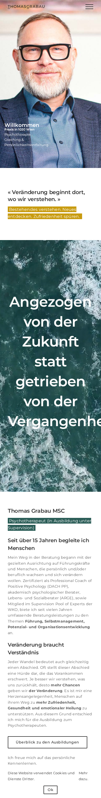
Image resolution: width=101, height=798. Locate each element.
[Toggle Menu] (89, 6)
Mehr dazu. (83, 776)
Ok (50, 789)
